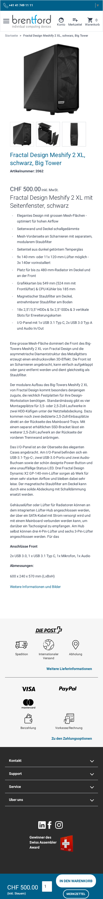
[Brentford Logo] (31, 21)
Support (15, 774)
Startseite (11, 35)
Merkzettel (76, 894)
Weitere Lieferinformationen (69, 669)
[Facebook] (49, 825)
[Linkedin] (42, 825)
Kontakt (15, 761)
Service (15, 787)
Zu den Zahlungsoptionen (72, 738)
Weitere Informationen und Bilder (35, 587)
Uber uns (16, 800)
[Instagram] (59, 825)
